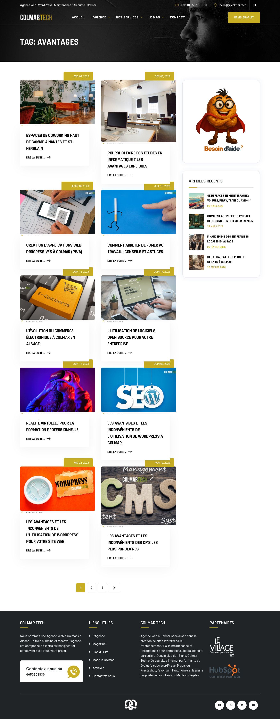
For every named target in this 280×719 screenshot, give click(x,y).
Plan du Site (100, 652)
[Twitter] (230, 705)
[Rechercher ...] (255, 5)
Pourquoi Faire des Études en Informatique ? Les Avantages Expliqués (134, 159)
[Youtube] (253, 705)
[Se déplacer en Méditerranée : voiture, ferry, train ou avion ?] (196, 201)
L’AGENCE (98, 17)
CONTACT (177, 17)
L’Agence (99, 636)
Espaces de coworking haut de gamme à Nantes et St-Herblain (52, 142)
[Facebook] (219, 705)
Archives (98, 668)
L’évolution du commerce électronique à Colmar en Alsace (50, 337)
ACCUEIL (78, 17)
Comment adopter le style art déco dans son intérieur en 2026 (230, 218)
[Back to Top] (271, 712)
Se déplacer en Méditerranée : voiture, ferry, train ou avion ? (229, 198)
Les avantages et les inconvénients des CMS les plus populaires (132, 542)
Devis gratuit (244, 17)
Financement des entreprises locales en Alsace (228, 239)
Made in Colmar (103, 660)
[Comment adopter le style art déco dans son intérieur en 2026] (196, 221)
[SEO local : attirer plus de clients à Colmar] (196, 262)
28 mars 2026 (215, 226)
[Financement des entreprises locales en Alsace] (196, 242)
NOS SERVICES (127, 17)
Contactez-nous (104, 676)
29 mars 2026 (215, 206)
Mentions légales (187, 675)
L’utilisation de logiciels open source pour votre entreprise (131, 337)
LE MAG (154, 17)
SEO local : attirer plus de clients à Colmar (226, 259)
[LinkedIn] (242, 705)
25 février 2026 (216, 247)
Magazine (99, 644)
